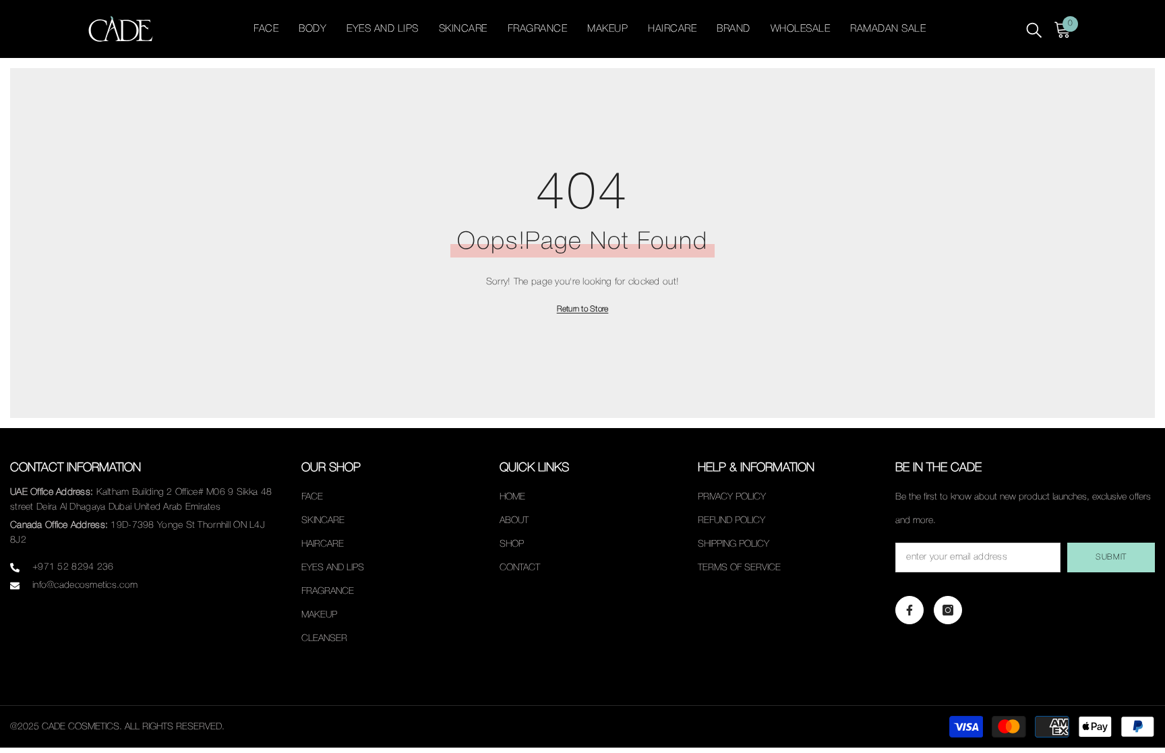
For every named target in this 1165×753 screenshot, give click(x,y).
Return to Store (583, 309)
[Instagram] (948, 610)
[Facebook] (909, 610)
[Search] (1034, 29)
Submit (1111, 557)
